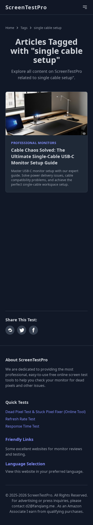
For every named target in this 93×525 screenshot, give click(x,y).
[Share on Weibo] (9, 330)
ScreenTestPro (26, 7)
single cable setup (48, 28)
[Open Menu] (85, 7)
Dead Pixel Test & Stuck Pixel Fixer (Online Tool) (45, 411)
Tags (24, 28)
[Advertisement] (46, 246)
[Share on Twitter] (21, 330)
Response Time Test (22, 426)
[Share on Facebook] (33, 330)
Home (9, 28)
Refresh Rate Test (20, 418)
